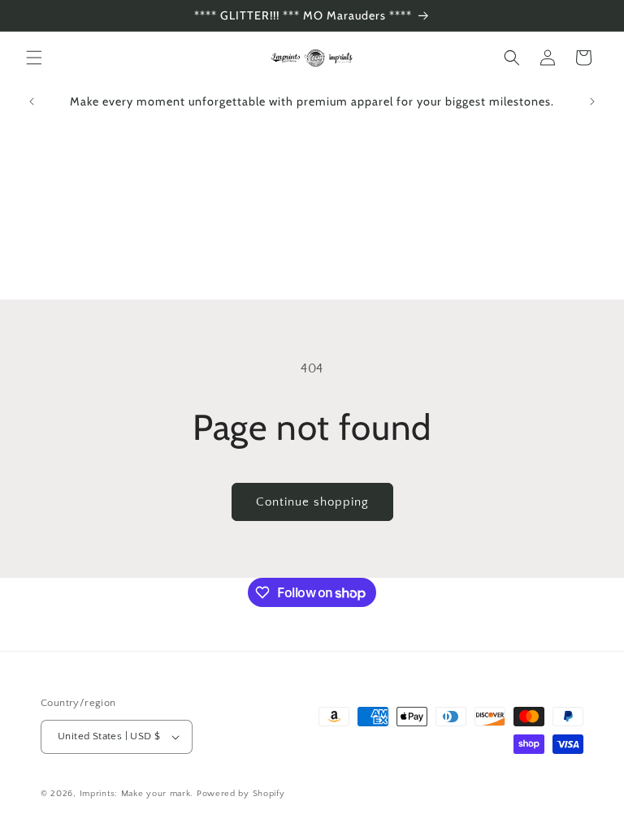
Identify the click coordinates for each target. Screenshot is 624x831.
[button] (34, 57)
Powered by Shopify (241, 794)
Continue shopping (312, 502)
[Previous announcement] (32, 101)
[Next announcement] (592, 101)
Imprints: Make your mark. (137, 794)
